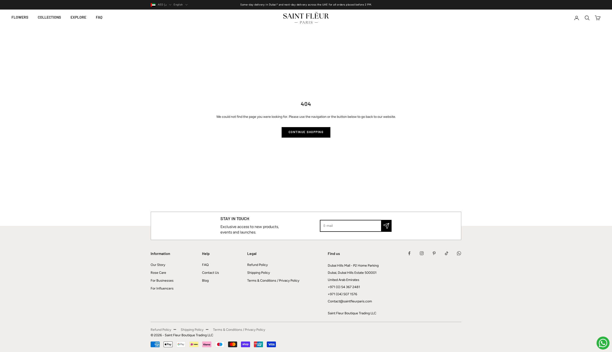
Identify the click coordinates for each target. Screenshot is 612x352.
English (178, 4)
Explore (78, 18)
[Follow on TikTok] (446, 253)
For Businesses (162, 281)
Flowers (19, 18)
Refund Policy (257, 265)
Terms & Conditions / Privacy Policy (273, 281)
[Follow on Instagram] (421, 253)
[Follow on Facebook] (409, 253)
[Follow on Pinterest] (434, 253)
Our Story (158, 265)
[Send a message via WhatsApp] (603, 343)
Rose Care (158, 273)
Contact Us (210, 273)
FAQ (99, 18)
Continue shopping (306, 132)
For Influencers (162, 288)
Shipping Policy (258, 273)
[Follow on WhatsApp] (459, 253)
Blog (205, 281)
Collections (49, 18)
